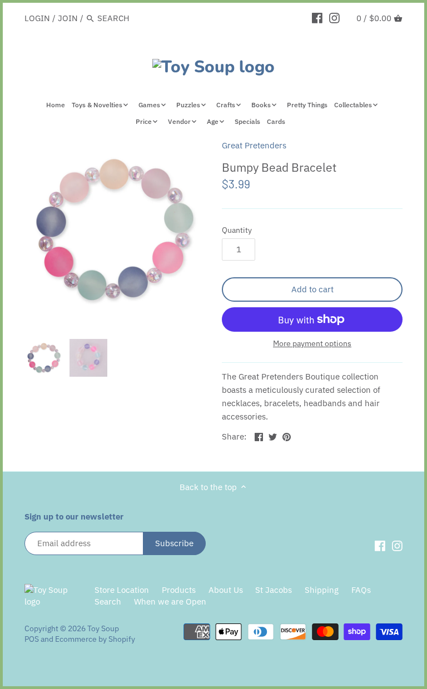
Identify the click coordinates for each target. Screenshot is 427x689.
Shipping (322, 590)
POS (31, 639)
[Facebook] (317, 17)
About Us (225, 590)
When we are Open (170, 601)
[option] (43, 357)
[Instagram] (334, 17)
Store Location (122, 590)
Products (179, 590)
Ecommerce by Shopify (95, 639)
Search (108, 601)
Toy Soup (103, 628)
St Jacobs (273, 590)
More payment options (312, 343)
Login (37, 18)
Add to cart (312, 289)
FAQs (361, 590)
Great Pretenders (254, 145)
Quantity (237, 230)
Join (68, 18)
